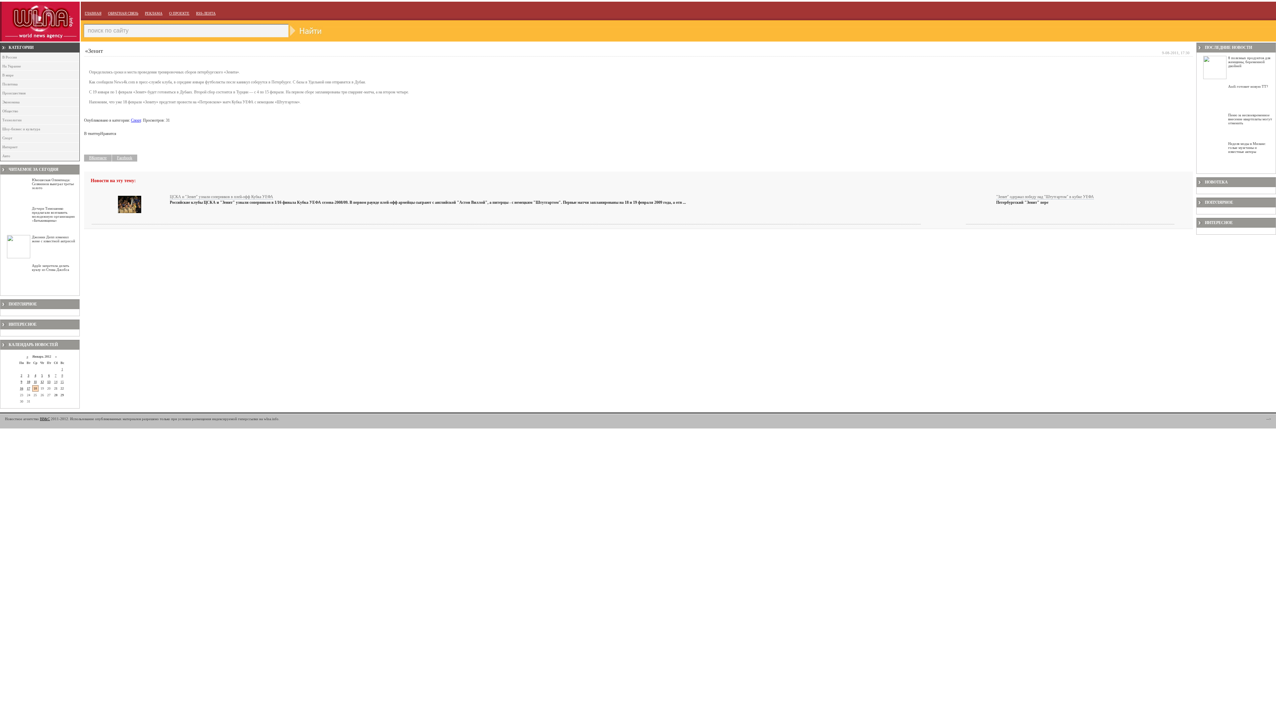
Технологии (12, 120)
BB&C (45, 419)
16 (21, 388)
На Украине (11, 66)
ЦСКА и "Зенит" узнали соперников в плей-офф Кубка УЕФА (221, 196)
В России (9, 57)
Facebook (124, 158)
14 (55, 382)
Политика (10, 84)
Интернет (10, 147)
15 (62, 382)
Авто (6, 156)
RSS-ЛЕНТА (206, 13)
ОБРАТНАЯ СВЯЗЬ (123, 13)
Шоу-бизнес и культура (21, 129)
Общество (10, 111)
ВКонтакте (98, 158)
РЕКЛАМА (153, 13)
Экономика (11, 102)
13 (49, 382)
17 (28, 388)
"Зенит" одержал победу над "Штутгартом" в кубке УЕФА (1045, 196)
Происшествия (14, 93)
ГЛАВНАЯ (93, 13)
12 (42, 382)
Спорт (7, 138)
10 (28, 382)
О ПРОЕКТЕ (179, 13)
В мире (8, 75)
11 (35, 382)
